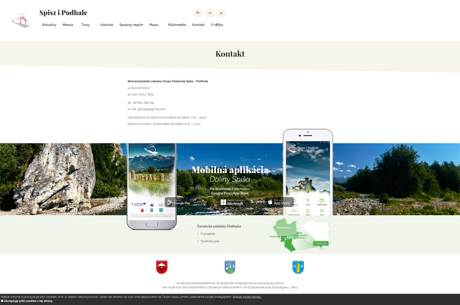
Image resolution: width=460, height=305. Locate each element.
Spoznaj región (131, 25)
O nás (217, 25)
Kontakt (198, 25)
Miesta (68, 25)
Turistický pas (210, 241)
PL (198, 12)
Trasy (85, 25)
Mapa (153, 25)
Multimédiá (177, 25)
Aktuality (49, 25)
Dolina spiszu (21, 21)
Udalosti (106, 25)
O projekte (208, 234)
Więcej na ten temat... (247, 297)
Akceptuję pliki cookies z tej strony (28, 301)
